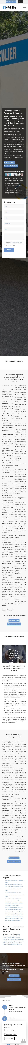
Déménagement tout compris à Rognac (14, 911)
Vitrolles (13, 937)
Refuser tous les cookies (11, 1034)
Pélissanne (9, 943)
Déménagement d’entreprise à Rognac (13, 884)
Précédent (5, 654)
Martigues (13, 936)
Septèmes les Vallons (17, 943)
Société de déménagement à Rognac (13, 920)
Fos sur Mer (18, 941)
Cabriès (5, 944)
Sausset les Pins (18, 944)
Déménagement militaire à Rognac (13, 899)
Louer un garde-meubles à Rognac (13, 892)
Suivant (22, 654)
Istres (9, 937)
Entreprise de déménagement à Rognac (14, 918)
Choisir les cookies (9, 1038)
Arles (9, 936)
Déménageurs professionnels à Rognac (14, 916)
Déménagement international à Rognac (14, 903)
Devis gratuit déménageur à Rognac (13, 909)
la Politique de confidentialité (16, 242)
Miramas (5, 939)
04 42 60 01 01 (12, 1019)
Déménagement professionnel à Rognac (14, 886)
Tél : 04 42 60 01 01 (11, 2)
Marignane (18, 937)
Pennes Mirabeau (12, 939)
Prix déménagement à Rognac (12, 905)
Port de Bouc (11, 941)
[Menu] (24, 7)
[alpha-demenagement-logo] (11, 7)
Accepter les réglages (10, 1030)
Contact (20, 2)
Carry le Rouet (10, 944)
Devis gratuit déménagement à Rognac (14, 907)
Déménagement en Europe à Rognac (13, 901)
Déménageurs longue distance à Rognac (14, 914)
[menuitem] (11, 1)
